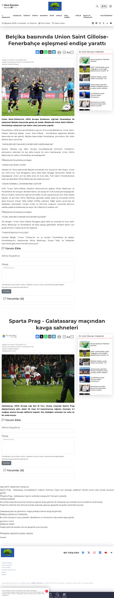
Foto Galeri (45, 23)
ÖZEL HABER (67, 16)
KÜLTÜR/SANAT (106, 15)
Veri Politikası (6, 567)
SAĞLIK (78, 15)
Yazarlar (33, 23)
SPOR (52, 15)
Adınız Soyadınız (11, 255)
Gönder (6, 291)
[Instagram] (94, 553)
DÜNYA (35, 15)
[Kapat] (46, 591)
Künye (4, 572)
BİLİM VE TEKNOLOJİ (87, 16)
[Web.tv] (111, 553)
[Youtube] (106, 553)
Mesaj (5, 264)
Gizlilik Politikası (7, 563)
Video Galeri (59, 23)
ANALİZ (59, 15)
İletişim (4, 574)
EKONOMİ (44, 15)
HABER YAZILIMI (36, 583)
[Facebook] (83, 553)
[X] (89, 553)
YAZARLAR (17, 15)
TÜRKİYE (26, 15)
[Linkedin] (100, 553)
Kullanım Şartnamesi (9, 570)
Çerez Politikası (7, 565)
